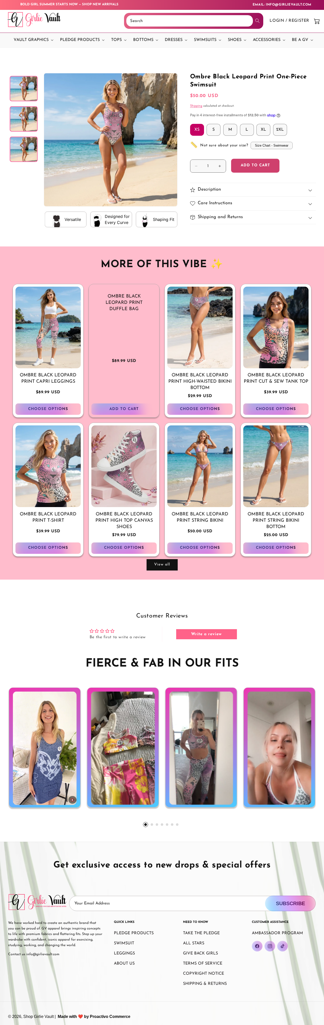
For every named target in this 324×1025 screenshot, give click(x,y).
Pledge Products (134, 933)
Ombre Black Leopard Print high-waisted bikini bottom (200, 381)
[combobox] (189, 21)
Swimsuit (124, 943)
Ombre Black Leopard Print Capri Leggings (48, 378)
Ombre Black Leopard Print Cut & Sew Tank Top (276, 378)
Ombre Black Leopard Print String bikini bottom (276, 520)
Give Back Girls (200, 953)
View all (162, 564)
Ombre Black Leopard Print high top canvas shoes (124, 520)
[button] (32, 40)
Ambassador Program (277, 933)
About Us (124, 964)
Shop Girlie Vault (38, 1016)
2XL (280, 130)
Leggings (124, 953)
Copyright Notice (203, 974)
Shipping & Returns (205, 984)
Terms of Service (202, 964)
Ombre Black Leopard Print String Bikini (200, 517)
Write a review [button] (206, 634)
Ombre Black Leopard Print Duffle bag (124, 302)
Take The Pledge (201, 933)
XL (263, 130)
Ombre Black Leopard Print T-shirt (48, 517)
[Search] (257, 20)
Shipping (196, 105)
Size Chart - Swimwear (271, 145)
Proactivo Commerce (110, 1016)
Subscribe (290, 903)
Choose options (48, 409)
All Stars (193, 943)
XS (196, 130)
